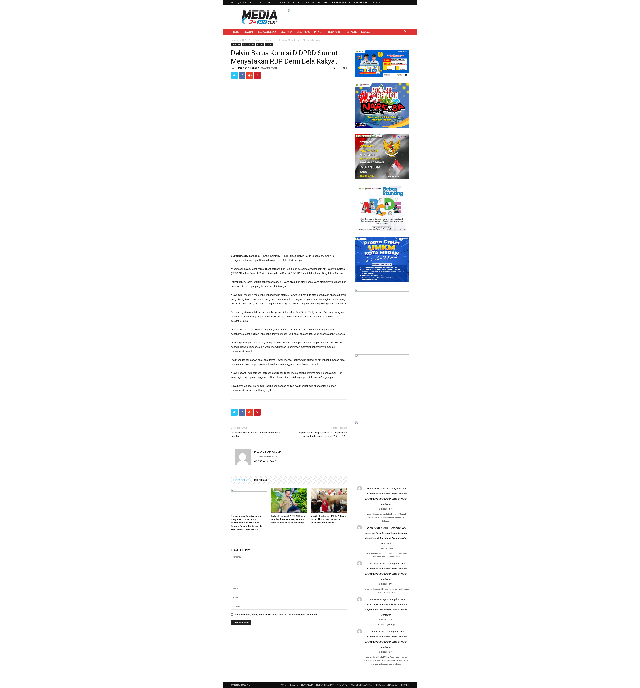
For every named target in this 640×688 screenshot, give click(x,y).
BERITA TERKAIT (241, 480)
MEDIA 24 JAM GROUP (248, 68)
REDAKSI (376, 2)
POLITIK (260, 45)
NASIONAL (316, 2)
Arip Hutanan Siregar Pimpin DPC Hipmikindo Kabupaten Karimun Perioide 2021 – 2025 (322, 434)
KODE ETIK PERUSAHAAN (335, 2)
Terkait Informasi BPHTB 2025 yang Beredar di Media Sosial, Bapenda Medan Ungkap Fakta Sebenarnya (288, 519)
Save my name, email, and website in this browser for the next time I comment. (276, 614)
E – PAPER (352, 32)
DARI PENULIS (260, 480)
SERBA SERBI (334, 32)
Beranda (235, 40)
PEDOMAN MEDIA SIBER (359, 2)
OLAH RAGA (286, 32)
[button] (405, 32)
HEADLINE (270, 2)
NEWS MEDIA (283, 2)
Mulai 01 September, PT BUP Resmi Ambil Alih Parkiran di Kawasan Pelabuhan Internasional (328, 519)
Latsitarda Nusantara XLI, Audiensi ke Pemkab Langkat (256, 434)
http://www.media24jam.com (265, 456)
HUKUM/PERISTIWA (300, 2)
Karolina (374, 631)
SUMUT (317, 32)
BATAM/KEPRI (303, 32)
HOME (260, 2)
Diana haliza (373, 488)
